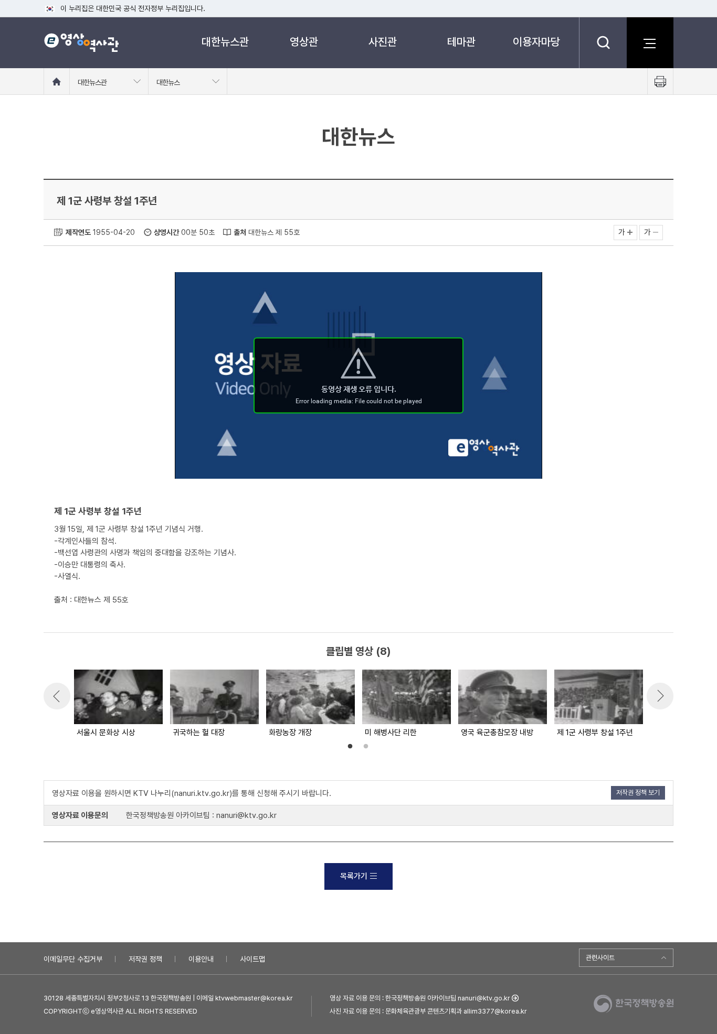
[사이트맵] (650, 42)
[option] (118, 704)
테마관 (461, 41)
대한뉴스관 (225, 41)
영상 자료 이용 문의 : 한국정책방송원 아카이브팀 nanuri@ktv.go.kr (420, 998)
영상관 (304, 41)
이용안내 (201, 959)
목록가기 (353, 876)
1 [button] (350, 746)
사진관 (382, 41)
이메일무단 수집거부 (73, 959)
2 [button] (366, 746)
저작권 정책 (145, 959)
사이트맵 (252, 959)
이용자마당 (536, 41)
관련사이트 (600, 958)
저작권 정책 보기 (638, 792)
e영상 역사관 (81, 42)
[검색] (603, 42)
